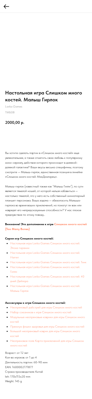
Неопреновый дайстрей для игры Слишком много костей (46, 307)
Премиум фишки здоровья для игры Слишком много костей (47, 326)
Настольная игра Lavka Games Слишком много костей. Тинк (48, 262)
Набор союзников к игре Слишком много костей (40, 312)
